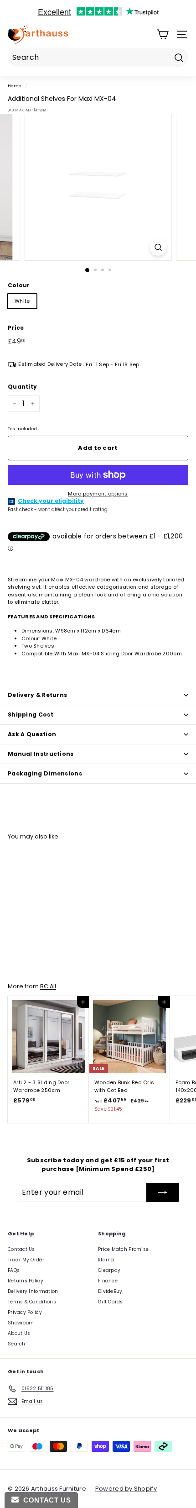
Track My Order (26, 1259)
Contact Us (21, 1249)
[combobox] (98, 57)
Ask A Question (32, 734)
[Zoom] (158, 247)
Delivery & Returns (37, 695)
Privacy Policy (25, 1312)
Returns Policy (25, 1280)
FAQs (14, 1270)
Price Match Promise (123, 1249)
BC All (48, 986)
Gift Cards (110, 1301)
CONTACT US (45, 1500)
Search (17, 1343)
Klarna (106, 1259)
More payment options (98, 493)
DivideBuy (110, 1291)
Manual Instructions (41, 754)
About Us (19, 1333)
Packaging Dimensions (45, 773)
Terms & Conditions (32, 1301)
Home (14, 86)
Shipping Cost (30, 714)
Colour (19, 285)
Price (16, 328)
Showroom (21, 1322)
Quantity (22, 386)
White (22, 301)
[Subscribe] (162, 1192)
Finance (108, 1280)
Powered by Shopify (126, 1488)
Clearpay (109, 1270)
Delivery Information (33, 1291)
